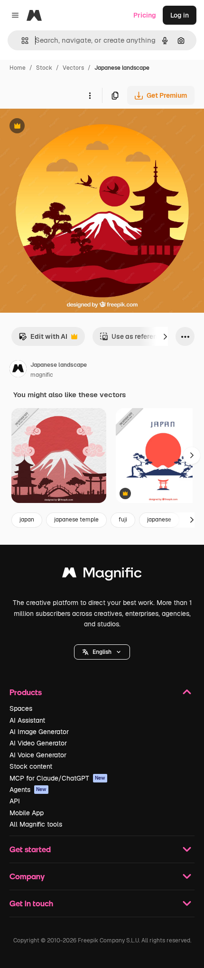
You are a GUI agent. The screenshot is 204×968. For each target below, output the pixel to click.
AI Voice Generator (37, 755)
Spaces (20, 708)
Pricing (144, 15)
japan (26, 519)
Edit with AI (43, 339)
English (102, 652)
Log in (179, 15)
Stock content (30, 766)
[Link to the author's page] (18, 370)
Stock (44, 68)
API (14, 801)
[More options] (89, 95)
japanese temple (76, 519)
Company (27, 876)
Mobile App (26, 813)
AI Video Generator (38, 743)
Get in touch (31, 903)
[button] (102, 652)
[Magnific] (102, 575)
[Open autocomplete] (21, 40)
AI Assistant (27, 720)
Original (60, 126)
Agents (27, 789)
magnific (41, 375)
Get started (30, 849)
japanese (159, 519)
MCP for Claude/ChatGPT (57, 778)
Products (25, 692)
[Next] (165, 336)
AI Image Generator (39, 731)
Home (17, 68)
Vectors (73, 68)
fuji (123, 519)
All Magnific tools (35, 824)
